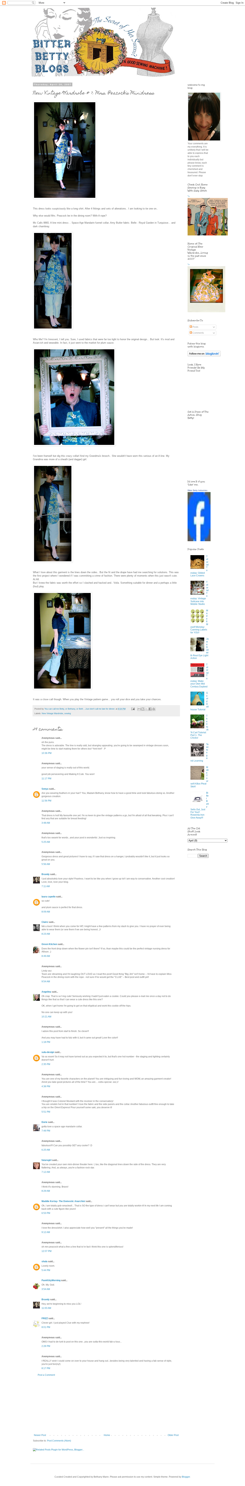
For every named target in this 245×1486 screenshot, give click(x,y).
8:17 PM (46, 1368)
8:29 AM (46, 1191)
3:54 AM (46, 1289)
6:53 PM (46, 1213)
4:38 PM (46, 1086)
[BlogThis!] (143, 709)
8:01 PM (46, 1327)
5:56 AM (46, 864)
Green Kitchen (49, 944)
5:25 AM (46, 842)
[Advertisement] (106, 1405)
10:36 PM (46, 753)
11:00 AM (46, 1308)
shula (44, 1261)
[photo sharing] (64, 198)
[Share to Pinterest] (154, 709)
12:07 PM (46, 1251)
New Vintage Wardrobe (52, 713)
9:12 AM (46, 1232)
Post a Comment (46, 1375)
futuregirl (46, 1160)
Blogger (186, 1476)
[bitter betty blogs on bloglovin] (204, 355)
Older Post (173, 1435)
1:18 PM (46, 1042)
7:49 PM (46, 1130)
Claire (45, 922)
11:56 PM (46, 800)
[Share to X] (146, 709)
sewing (67, 713)
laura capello (49, 896)
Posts (195, 327)
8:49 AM (46, 956)
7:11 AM (46, 886)
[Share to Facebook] (150, 709)
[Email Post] (132, 709)
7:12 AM (46, 1172)
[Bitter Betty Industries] (199, 540)
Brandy (46, 874)
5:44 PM (46, 1270)
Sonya (45, 789)
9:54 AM (46, 981)
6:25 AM (46, 1150)
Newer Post (40, 1435)
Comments (198, 333)
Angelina (46, 991)
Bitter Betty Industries (197, 490)
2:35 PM (46, 1064)
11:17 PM (46, 778)
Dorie (44, 1122)
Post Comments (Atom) (59, 1440)
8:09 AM (46, 911)
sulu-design (48, 1052)
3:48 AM (46, 823)
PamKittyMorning (51, 1280)
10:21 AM (46, 1016)
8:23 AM (46, 934)
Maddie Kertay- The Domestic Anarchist (63, 1201)
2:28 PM (46, 1346)
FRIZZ (45, 1318)
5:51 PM (46, 1111)
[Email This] (139, 709)
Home (107, 1435)
